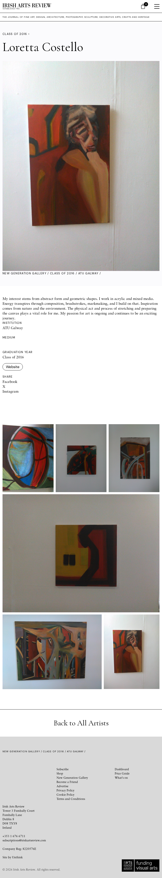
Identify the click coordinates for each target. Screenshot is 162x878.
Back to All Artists (81, 723)
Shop (60, 773)
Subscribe (63, 769)
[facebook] (14, 773)
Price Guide (122, 773)
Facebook (10, 381)
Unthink (17, 857)
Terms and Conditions (71, 799)
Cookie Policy (65, 794)
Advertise (62, 786)
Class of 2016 (62, 273)
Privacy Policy (65, 790)
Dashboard (122, 769)
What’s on (121, 777)
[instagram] (45, 773)
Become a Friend (67, 782)
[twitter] (30, 773)
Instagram (11, 391)
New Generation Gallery (24, 273)
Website (12, 366)
